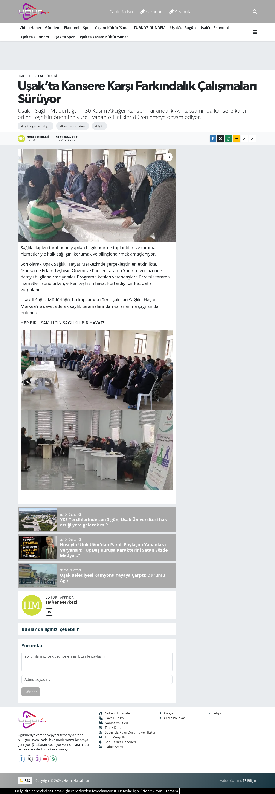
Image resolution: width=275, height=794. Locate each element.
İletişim (217, 713)
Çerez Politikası (175, 718)
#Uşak (98, 126)
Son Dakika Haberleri (120, 742)
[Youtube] (45, 758)
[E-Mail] (49, 612)
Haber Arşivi (114, 746)
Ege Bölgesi (47, 76)
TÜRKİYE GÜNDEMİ (150, 27)
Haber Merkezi (61, 602)
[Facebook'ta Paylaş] (213, 138)
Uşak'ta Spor (64, 36)
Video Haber (30, 27)
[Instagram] (37, 758)
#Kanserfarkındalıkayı (72, 126)
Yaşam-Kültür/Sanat (112, 27)
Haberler (25, 76)
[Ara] (255, 11)
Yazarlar (154, 11)
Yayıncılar (183, 11)
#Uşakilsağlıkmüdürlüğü (35, 126)
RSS (27, 780)
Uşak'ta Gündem (34, 36)
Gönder (30, 691)
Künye (168, 713)
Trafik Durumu (116, 727)
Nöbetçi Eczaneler (118, 713)
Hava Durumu (115, 718)
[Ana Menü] (255, 32)
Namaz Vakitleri (116, 723)
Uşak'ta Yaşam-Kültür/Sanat (103, 36)
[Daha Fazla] (236, 138)
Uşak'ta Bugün (183, 27)
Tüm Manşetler (116, 737)
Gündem (52, 27)
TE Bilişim (250, 780)
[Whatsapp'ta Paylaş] (228, 138)
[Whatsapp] (53, 758)
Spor (87, 27)
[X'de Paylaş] (220, 138)
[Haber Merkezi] (31, 604)
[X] (29, 758)
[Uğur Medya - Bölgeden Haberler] (34, 11)
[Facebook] (21, 758)
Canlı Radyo (121, 11)
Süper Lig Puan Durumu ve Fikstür (130, 732)
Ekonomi (71, 27)
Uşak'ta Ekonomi (214, 27)
